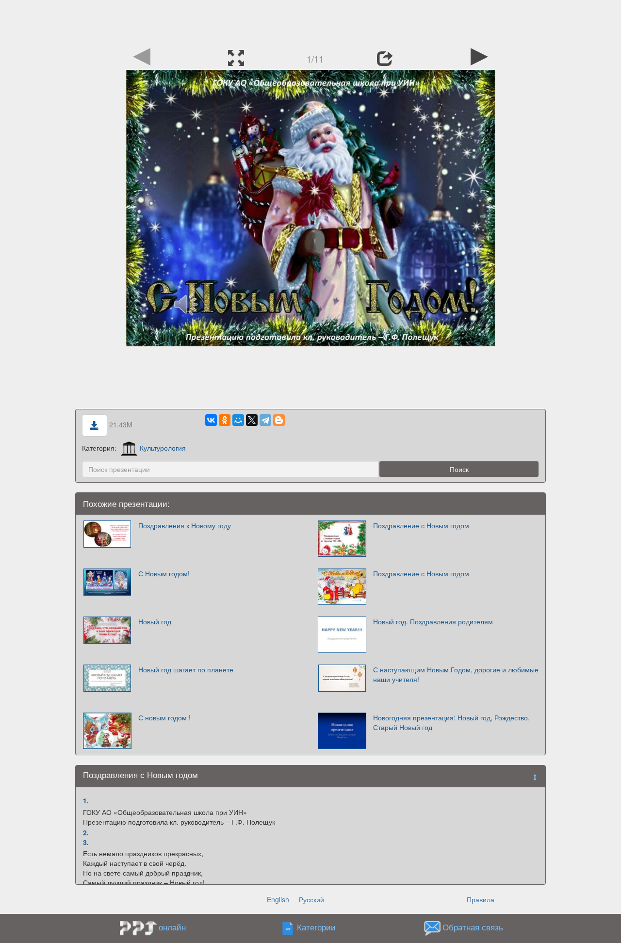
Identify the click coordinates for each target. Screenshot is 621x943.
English (278, 899)
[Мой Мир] (238, 420)
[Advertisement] (310, 22)
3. (86, 842)
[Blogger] (279, 420)
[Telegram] (265, 420)
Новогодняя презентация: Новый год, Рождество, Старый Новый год (451, 722)
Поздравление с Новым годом (421, 525)
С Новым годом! (164, 573)
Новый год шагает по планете (185, 669)
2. (86, 832)
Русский (311, 899)
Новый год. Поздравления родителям (433, 621)
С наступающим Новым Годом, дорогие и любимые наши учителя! (456, 674)
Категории (316, 927)
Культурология (163, 448)
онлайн (172, 927)
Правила (480, 899)
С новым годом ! (164, 717)
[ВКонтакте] (211, 420)
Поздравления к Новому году (184, 525)
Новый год (154, 621)
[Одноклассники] (224, 420)
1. (86, 800)
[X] (252, 420)
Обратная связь (472, 927)
